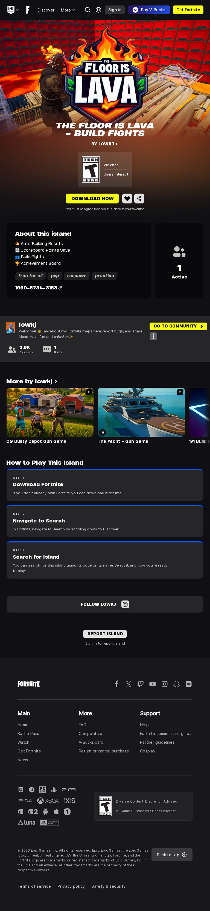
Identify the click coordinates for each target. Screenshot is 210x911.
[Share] (139, 198)
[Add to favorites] (127, 198)
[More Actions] (153, 336)
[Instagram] (125, 604)
